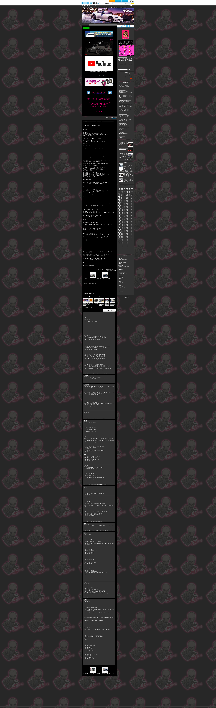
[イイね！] (114, 118)
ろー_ (85, 486)
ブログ (95, 7)
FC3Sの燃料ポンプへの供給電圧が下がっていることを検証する (123, 154)
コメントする (109, 310)
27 (127, 78)
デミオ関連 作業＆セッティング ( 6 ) (125, 100)
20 (127, 77)
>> (127, 72)
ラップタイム (106, 24)
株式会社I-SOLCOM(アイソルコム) (124, 266)
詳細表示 (107, 117)
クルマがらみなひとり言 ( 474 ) (124, 115)
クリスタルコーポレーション (123, 287)
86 (88, 293)
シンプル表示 (111, 117)
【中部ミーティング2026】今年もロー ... (85, 304)
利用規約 (124, 297)
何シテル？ (127, 44)
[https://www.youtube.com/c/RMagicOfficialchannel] (99, 70)
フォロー (122, 64)
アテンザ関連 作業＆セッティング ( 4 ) (125, 106)
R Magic (120, 258)
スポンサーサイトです (99, 30)
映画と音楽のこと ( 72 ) (123, 120)
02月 (122, 188)
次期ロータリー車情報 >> (108, 121)
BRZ (90, 293)
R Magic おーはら (121, 57)
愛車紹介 (92, 24)
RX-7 (85, 293)
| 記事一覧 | (99, 121)
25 (123, 78)
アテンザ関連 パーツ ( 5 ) (123, 105)
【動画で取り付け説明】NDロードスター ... (107, 304)
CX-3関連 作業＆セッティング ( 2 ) (124, 101)
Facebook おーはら (122, 263)
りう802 (85, 330)
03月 (124, 188)
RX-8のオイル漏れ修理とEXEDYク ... (101, 304)
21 (129, 77)
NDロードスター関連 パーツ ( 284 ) (125, 95)
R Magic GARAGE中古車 (123, 259)
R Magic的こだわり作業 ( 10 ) (123, 133)
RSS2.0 (126, 296)
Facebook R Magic (122, 262)
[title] (99, 36)
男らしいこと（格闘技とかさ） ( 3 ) (124, 125)
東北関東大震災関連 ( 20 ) (123, 124)
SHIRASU (85, 420)
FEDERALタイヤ (122, 272)
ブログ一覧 (106, 7)
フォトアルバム (99, 24)
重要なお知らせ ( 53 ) (122, 134)
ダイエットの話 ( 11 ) (122, 123)
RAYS (120, 274)
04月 (127, 188)
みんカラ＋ (91, 7)
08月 (122, 189)
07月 (119, 189)
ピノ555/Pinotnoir (86, 384)
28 (129, 78)
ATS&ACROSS (121, 282)
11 (123, 76)
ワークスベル (121, 286)
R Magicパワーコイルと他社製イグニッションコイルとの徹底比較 (123, 143)
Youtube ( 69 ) (121, 137)
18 (123, 77)
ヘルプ (121, 297)
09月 (124, 192)
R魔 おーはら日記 (96, 9)
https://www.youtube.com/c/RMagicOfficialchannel (99, 71)
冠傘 (84, 396)
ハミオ (85, 582)
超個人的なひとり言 (105, 269)
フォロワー (129, 64)
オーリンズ (121, 277)
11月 (129, 192)
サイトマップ (129, 297)
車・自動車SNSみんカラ (85, 7)
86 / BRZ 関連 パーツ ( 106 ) (123, 91)
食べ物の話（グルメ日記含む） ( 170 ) (125, 119)
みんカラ (92, 293)
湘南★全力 (85, 599)
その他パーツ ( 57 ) (122, 136)
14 (129, 76)
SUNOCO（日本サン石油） (123, 273)
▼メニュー (113, 24)
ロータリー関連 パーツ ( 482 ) (124, 86)
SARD (120, 285)
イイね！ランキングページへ (111, 286)
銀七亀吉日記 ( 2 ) (122, 129)
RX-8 (87, 293)
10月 (127, 192)
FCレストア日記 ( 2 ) (122, 90)
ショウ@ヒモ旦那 (86, 496)
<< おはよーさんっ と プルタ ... (89, 121)
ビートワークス (121, 290)
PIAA (120, 283)
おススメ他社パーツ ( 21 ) (123, 128)
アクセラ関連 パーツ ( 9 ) (123, 102)
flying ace (85, 523)
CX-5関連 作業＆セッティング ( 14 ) (125, 109)
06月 (132, 188)
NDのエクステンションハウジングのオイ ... (112, 304)
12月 (132, 192)
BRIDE (120, 278)
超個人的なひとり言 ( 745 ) (123, 116)
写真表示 (115, 117)
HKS (120, 281)
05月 (129, 188)
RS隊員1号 (85, 411)
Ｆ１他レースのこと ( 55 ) (123, 114)
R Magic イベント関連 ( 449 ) (124, 85)
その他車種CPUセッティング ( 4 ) (124, 110)
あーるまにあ (86, 465)
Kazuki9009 (86, 375)
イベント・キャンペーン (100, 7)
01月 (119, 188)
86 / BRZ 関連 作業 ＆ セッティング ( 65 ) (125, 92)
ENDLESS (121, 276)
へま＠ (85, 454)
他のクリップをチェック (129, 159)
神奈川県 (125, 57)
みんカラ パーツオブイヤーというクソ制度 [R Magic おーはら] (118, 7)
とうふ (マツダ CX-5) (126, 173)
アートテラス (121, 291)
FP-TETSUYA (86, 532)
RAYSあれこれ (96, 303)
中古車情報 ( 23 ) (122, 132)
